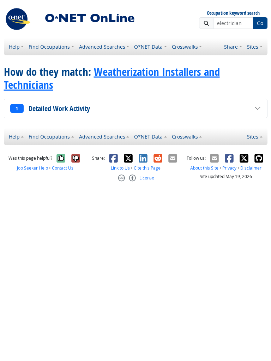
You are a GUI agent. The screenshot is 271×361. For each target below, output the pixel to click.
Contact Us (62, 168)
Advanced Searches (102, 46)
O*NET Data (148, 46)
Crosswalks (185, 46)
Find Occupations (49, 46)
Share (231, 46)
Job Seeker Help (32, 168)
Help (14, 46)
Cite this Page (147, 168)
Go (260, 23)
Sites (252, 46)
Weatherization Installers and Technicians (112, 78)
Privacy (229, 168)
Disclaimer (250, 168)
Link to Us (120, 168)
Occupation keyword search (233, 13)
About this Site (204, 168)
